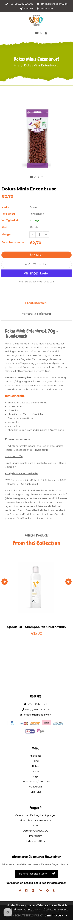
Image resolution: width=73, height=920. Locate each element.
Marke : (5, 207)
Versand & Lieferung (36, 313)
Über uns (35, 791)
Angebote (35, 755)
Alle (16, 65)
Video (38, 177)
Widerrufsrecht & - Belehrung (35, 820)
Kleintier (35, 771)
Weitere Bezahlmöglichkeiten (36, 281)
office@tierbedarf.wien (54, 3)
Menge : (6, 234)
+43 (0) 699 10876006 (21, 3)
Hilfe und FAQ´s (35, 841)
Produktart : (8, 213)
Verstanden (56, 915)
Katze (35, 766)
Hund (35, 760)
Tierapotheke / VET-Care (35, 781)
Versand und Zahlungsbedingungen (35, 815)
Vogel (35, 776)
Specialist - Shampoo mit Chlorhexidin (36, 627)
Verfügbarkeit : (10, 220)
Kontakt (28, 8)
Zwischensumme (12, 242)
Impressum (46, 8)
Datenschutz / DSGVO (35, 830)
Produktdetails (35, 303)
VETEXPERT (35, 786)
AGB (35, 825)
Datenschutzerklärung (23, 915)
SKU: (4, 226)
